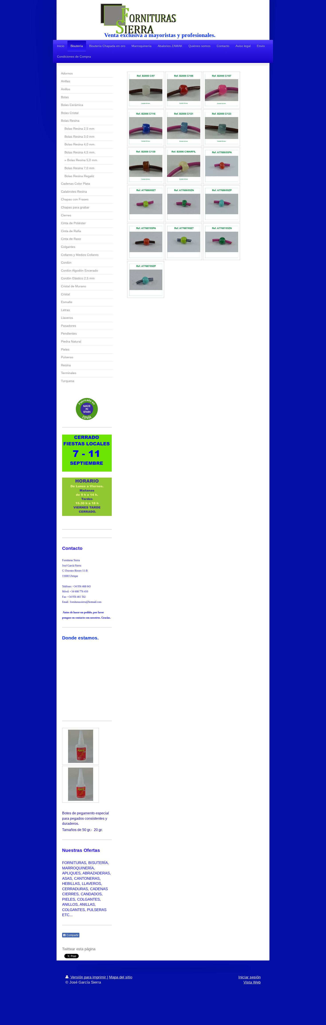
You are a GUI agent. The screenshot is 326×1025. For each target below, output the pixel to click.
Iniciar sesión (249, 977)
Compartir (72, 935)
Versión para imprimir (88, 977)
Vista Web (252, 982)
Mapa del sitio (120, 977)
